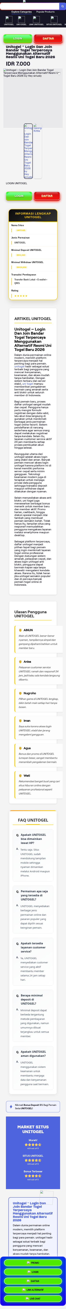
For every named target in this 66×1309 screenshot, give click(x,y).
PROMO (35, 1261)
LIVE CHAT (35, 1299)
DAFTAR (48, 38)
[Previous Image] (6, 98)
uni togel (27, 383)
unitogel (19, 366)
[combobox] (29, 6)
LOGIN (17, 38)
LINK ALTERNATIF (35, 1290)
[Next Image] (60, 98)
